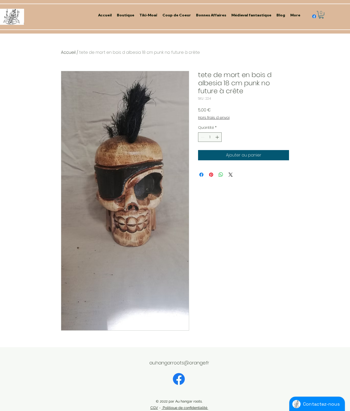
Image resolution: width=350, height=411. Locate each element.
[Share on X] (231, 175)
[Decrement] (202, 137)
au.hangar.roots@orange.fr (179, 363)
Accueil (68, 52)
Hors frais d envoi (214, 117)
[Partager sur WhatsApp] (221, 175)
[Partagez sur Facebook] (201, 175)
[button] (321, 14)
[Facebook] (179, 379)
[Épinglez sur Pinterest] (211, 175)
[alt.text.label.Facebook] (314, 16)
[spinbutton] (209, 137)
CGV (154, 408)
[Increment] (217, 137)
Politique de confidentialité (185, 408)
